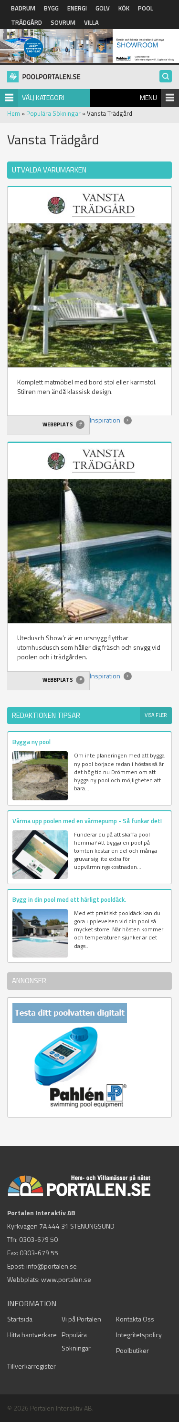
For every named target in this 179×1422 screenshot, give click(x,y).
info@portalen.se (51, 1266)
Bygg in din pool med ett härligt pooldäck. (69, 899)
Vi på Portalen (81, 1319)
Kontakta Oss (135, 1319)
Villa (91, 22)
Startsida (19, 1319)
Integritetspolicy (139, 1335)
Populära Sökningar (53, 113)
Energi (77, 8)
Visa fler (156, 715)
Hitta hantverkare (32, 1335)
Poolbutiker (132, 1350)
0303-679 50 (38, 1239)
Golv (102, 8)
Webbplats (58, 424)
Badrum (23, 8)
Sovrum (63, 22)
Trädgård (26, 22)
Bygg (51, 8)
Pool (145, 8)
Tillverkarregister (31, 1366)
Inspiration (106, 420)
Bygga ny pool (31, 741)
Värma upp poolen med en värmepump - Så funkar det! (87, 821)
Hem (13, 113)
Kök (123, 8)
